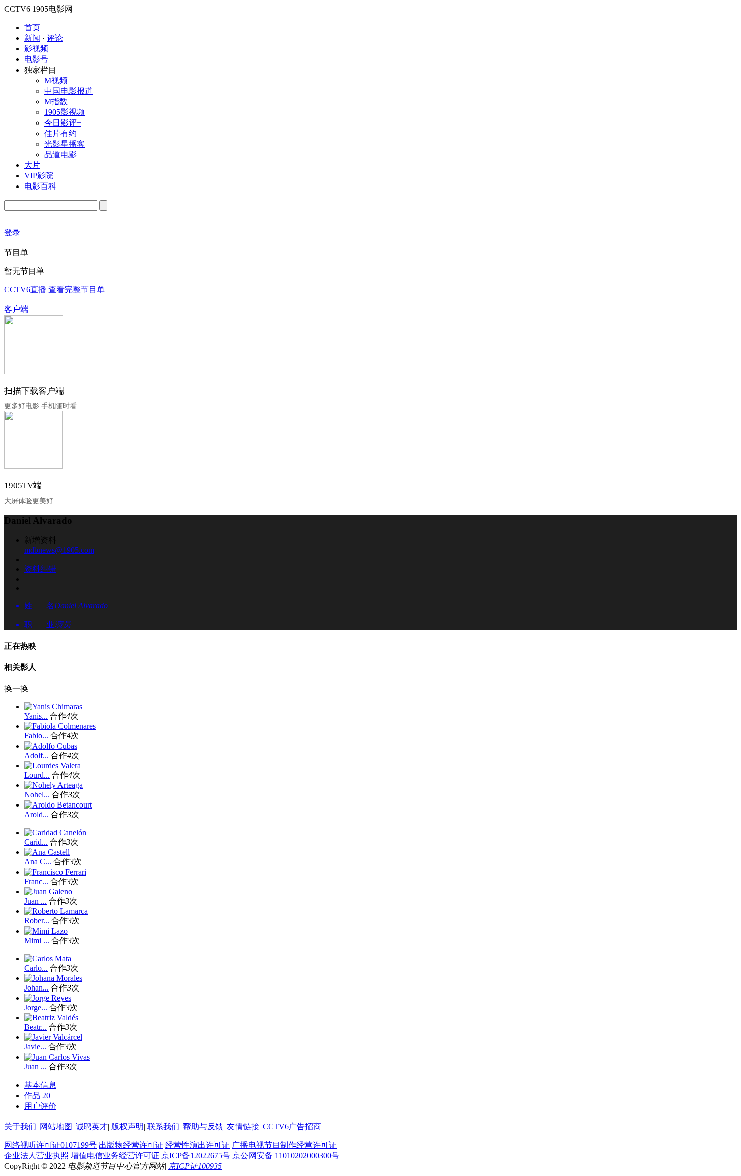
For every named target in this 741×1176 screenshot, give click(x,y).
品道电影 (60, 154)
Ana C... (37, 861)
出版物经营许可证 (131, 1145)
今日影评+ (62, 122)
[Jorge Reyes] (47, 998)
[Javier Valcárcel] (53, 1037)
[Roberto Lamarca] (56, 911)
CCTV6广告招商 (292, 1126)
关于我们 (20, 1126)
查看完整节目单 (76, 289)
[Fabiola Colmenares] (60, 726)
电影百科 (40, 186)
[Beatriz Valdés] (51, 1017)
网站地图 (56, 1126)
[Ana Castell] (47, 852)
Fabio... (36, 735)
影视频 (36, 48)
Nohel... (37, 794)
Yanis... (36, 716)
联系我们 (163, 1126)
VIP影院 (38, 175)
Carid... (36, 842)
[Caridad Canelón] (55, 832)
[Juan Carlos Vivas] (57, 1057)
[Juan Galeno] (48, 891)
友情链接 (243, 1126)
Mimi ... (36, 940)
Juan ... (35, 901)
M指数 (56, 101)
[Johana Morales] (53, 978)
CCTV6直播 (25, 289)
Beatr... (35, 1027)
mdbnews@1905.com (59, 550)
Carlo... (36, 968)
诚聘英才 (92, 1126)
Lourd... (37, 775)
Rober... (36, 920)
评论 (55, 38)
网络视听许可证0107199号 (50, 1145)
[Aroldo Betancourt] (58, 804)
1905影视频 (64, 112)
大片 (32, 165)
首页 (32, 27)
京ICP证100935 (195, 1166)
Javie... (35, 1046)
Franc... (36, 881)
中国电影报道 (68, 91)
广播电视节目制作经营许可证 (284, 1145)
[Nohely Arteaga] (53, 785)
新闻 (32, 38)
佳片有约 (60, 133)
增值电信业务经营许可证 (115, 1155)
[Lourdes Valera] (52, 765)
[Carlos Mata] (47, 958)
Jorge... (35, 1007)
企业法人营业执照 (36, 1155)
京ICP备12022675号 (195, 1155)
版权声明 (127, 1126)
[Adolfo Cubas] (50, 745)
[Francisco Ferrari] (55, 872)
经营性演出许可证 (197, 1145)
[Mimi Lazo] (46, 930)
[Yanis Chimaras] (53, 706)
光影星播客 (64, 144)
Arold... (36, 814)
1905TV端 (23, 485)
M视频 (56, 80)
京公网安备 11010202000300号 (285, 1155)
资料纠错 (40, 569)
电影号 (36, 59)
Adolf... (36, 755)
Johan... (36, 987)
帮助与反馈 (203, 1126)
